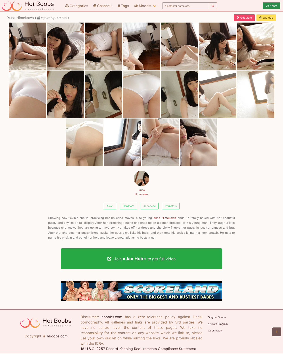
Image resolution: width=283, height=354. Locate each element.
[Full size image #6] (255, 46)
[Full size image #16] (160, 142)
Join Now (271, 5)
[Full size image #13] (255, 94)
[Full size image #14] (84, 142)
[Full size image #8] (65, 94)
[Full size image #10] (141, 94)
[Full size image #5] (217, 46)
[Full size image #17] (198, 142)
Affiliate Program (218, 323)
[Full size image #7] (27, 94)
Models (145, 6)
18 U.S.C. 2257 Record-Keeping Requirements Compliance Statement (138, 348)
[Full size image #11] (179, 94)
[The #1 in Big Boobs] (141, 299)
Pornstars (171, 206)
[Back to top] (276, 331)
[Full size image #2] (103, 46)
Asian (110, 206)
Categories (79, 6)
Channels (104, 6)
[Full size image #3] (141, 46)
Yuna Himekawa (141, 192)
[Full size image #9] (103, 94)
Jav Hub (268, 17)
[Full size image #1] (65, 46)
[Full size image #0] (27, 46)
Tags (125, 6)
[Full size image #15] (122, 142)
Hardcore (128, 206)
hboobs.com (57, 336)
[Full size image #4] (179, 46)
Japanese (149, 206)
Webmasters (215, 330)
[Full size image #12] (217, 94)
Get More (246, 17)
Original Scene (217, 317)
